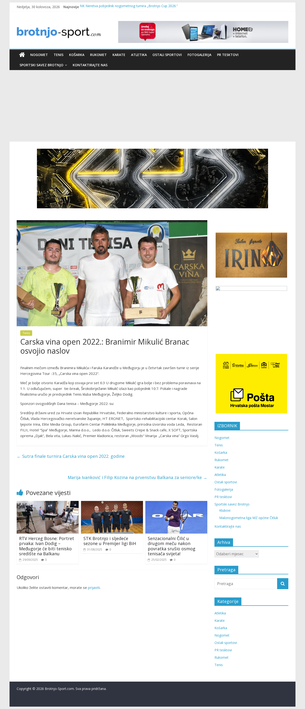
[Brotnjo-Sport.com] (22, 55)
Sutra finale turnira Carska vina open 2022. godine (71, 456)
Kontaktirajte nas (90, 65)
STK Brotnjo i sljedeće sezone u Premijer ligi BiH (109, 541)
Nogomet (39, 54)
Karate (118, 54)
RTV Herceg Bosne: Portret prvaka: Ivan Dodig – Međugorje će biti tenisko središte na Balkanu (46, 546)
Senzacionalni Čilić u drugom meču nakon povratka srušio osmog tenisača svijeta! (171, 546)
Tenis (58, 54)
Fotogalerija (199, 54)
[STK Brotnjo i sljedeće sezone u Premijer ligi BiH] (112, 503)
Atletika (139, 54)
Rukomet (98, 54)
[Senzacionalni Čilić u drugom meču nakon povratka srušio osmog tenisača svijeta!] (176, 503)
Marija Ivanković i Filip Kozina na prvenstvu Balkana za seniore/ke (137, 477)
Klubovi (224, 510)
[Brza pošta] (152, 178)
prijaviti (94, 587)
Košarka (76, 54)
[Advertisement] (152, 105)
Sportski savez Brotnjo (41, 65)
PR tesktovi (228, 54)
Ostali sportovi (167, 54)
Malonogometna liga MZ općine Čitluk (248, 517)
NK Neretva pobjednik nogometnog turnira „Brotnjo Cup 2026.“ (129, 7)
